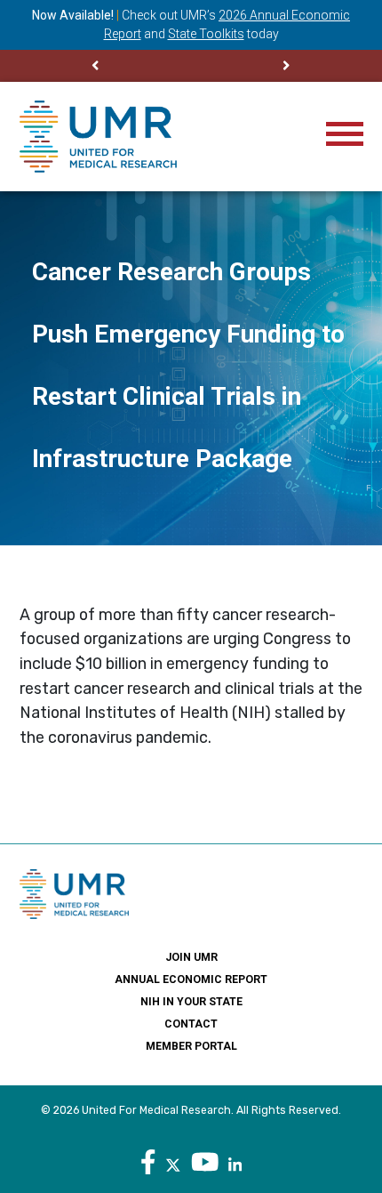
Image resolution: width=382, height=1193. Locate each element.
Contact (191, 1024)
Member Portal (191, 1046)
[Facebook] (148, 1162)
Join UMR (191, 957)
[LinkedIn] (235, 1162)
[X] (173, 1162)
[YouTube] (205, 1162)
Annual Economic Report (191, 979)
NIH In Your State (191, 1002)
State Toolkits (206, 34)
